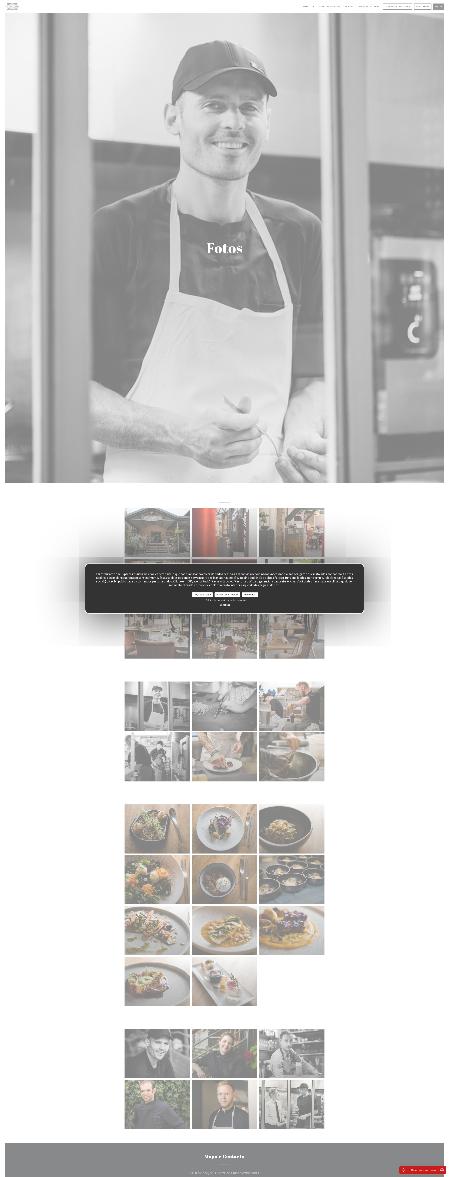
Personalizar (250, 594)
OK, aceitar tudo (202, 594)
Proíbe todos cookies (227, 594)
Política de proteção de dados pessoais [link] (226, 599)
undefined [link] (225, 604)
